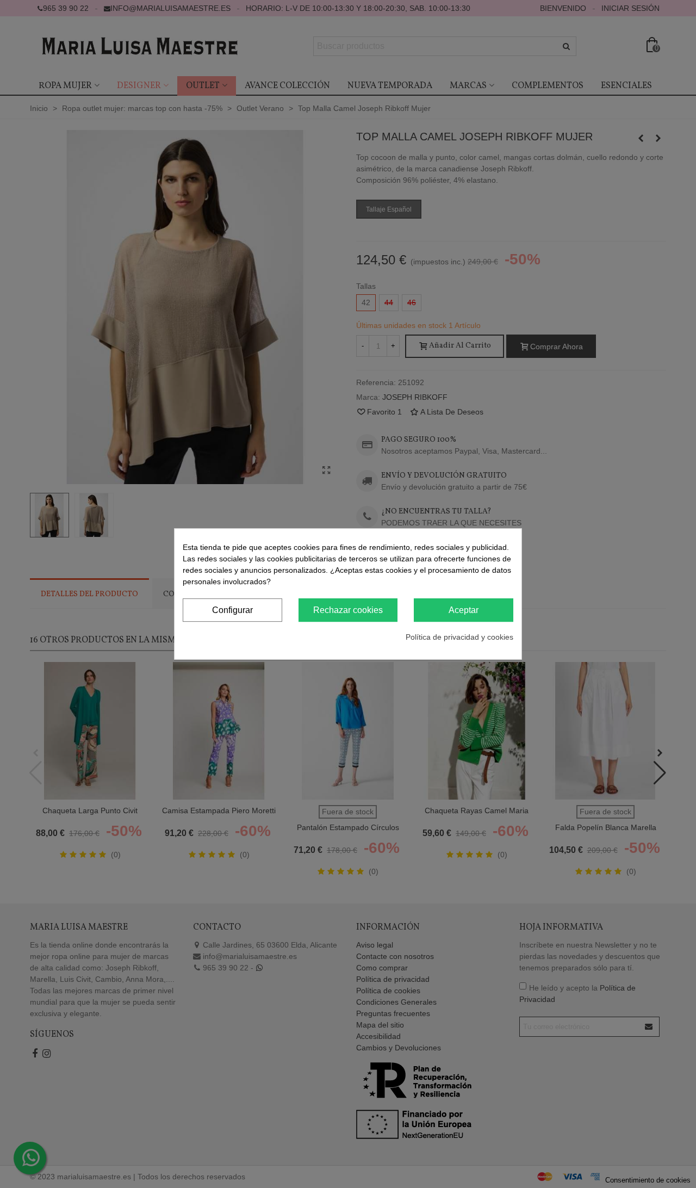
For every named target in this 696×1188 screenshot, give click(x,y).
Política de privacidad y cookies (459, 637)
